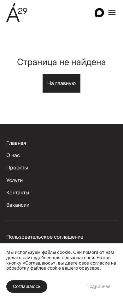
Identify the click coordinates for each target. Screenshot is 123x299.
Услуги (14, 180)
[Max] (99, 12)
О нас (13, 155)
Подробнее (98, 286)
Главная (16, 143)
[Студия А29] (16, 12)
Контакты (17, 193)
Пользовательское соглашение (44, 237)
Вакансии (17, 205)
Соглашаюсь (27, 286)
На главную (61, 83)
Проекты (17, 168)
